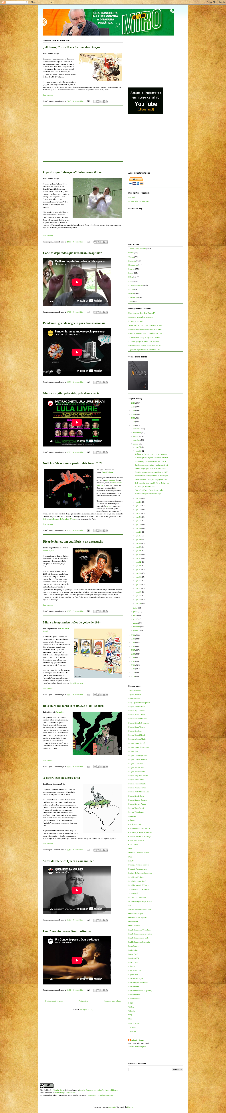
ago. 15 (138, 550)
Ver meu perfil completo (137, 1046)
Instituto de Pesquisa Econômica (140, 873)
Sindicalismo (133, 297)
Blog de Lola (133, 751)
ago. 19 (138, 535)
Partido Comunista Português (139, 942)
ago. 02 (138, 599)
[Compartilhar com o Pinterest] (106, 101)
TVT (130, 1015)
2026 (133, 403)
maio (135, 615)
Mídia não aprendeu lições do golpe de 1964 (72, 622)
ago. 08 (138, 577)
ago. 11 (138, 565)
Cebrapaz (131, 820)
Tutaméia (131, 1011)
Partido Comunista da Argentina (140, 933)
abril (135, 619)
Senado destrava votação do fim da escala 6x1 (145, 345)
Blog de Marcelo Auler (136, 771)
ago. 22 (138, 524)
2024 (133, 410)
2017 (133, 642)
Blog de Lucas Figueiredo (137, 755)
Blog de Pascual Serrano (137, 787)
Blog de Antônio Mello (136, 706)
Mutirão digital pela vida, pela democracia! (72, 393)
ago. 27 (138, 505)
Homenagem (133, 265)
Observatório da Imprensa (137, 917)
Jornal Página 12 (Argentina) (138, 889)
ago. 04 (138, 592)
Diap (130, 848)
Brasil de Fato (107, 472)
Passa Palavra (133, 946)
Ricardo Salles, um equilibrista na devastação (73, 541)
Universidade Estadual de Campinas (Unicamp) (60, 519)
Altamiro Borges (137, 1040)
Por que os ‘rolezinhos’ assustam (140, 317)
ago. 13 (138, 558)
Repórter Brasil (133, 974)
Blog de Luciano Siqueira (137, 759)
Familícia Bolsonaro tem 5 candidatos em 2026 (145, 333)
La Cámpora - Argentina (137, 897)
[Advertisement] (83, 135)
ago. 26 (138, 509)
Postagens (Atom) (86, 1009)
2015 (133, 650)
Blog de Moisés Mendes (137, 783)
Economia (132, 261)
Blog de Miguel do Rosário (138, 775)
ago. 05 (138, 588)
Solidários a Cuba (134, 998)
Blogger (130, 1107)
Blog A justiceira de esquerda (139, 702)
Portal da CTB (133, 958)
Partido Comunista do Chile (138, 937)
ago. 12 (138, 562)
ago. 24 (138, 517)
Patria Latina (132, 950)
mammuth (112, 1107)
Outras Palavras (134, 925)
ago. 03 (138, 595)
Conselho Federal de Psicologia (139, 836)
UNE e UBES (133, 1023)
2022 (133, 418)
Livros (130, 273)
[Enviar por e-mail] (95, 101)
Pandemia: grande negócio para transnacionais (74, 323)
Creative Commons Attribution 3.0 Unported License (98, 1090)
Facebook (131, 197)
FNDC (130, 860)
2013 (133, 657)
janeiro (136, 630)
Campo (131, 252)
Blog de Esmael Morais (136, 735)
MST (130, 905)
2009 (133, 672)
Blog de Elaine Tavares (136, 727)
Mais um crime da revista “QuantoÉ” (141, 313)
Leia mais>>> (48, 95)
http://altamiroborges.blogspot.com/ (100, 1095)
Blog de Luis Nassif (135, 763)
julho (135, 608)
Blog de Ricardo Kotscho (137, 800)
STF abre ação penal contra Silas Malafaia (143, 341)
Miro (130, 281)
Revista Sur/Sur (134, 994)
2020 (133, 425)
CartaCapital (48, 550)
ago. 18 (138, 539)
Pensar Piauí (132, 954)
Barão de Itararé (134, 698)
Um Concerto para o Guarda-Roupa (67, 931)
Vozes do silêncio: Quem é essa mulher (68, 861)
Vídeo (130, 301)
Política (131, 293)
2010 (133, 668)
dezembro (137, 428)
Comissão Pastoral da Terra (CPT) (140, 828)
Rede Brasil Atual (134, 970)
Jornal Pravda (133, 893)
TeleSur (131, 1007)
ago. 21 (138, 528)
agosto (136, 443)
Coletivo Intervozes (135, 824)
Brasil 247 (132, 816)
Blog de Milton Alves (136, 779)
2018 (133, 638)
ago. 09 (138, 573)
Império (131, 269)
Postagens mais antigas (112, 1001)
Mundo (131, 289)
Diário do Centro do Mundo (138, 852)
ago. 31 (138, 447)
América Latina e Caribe (137, 248)
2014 (133, 654)
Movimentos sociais (135, 285)
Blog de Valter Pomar (136, 812)
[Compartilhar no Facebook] (103, 101)
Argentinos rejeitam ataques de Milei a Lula (144, 349)
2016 (133, 646)
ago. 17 (138, 543)
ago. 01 (138, 603)
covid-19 (109, 506)
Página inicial (83, 1001)
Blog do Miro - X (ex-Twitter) (139, 201)
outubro (136, 436)
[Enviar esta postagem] (88, 101)
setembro (136, 440)
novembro (137, 432)
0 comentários (78, 101)
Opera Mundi (133, 921)
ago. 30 (138, 451)
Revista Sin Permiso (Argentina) (140, 990)
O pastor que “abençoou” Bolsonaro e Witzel (72, 172)
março (135, 623)
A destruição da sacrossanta (61, 777)
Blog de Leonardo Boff (136, 743)
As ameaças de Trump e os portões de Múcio (144, 337)
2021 (133, 421)
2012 (133, 661)
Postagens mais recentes (54, 1001)
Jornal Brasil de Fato (135, 877)
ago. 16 (138, 547)
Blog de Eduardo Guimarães (138, 723)
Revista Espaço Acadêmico (138, 982)
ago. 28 (138, 502)
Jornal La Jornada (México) (138, 885)
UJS (130, 1019)
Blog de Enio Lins (135, 731)
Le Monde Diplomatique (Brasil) (140, 901)
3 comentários (78, 611)
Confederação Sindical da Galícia (140, 832)
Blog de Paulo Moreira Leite (138, 791)
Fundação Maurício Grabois (138, 864)
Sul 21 (130, 1003)
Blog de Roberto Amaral (137, 804)
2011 (133, 665)
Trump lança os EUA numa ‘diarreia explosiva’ (145, 325)
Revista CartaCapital (135, 978)
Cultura (131, 257)
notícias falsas (110, 480)
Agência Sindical (134, 694)
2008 (133, 676)
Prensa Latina (133, 962)
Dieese (130, 856)
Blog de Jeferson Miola (136, 739)
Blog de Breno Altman (136, 714)
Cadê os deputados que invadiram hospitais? (72, 253)
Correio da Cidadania (136, 840)
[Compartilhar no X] (100, 101)
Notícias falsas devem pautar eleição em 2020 (72, 463)
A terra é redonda (134, 690)
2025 (133, 406)
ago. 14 (138, 554)
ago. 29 (138, 498)
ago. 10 (138, 569)
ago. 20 (138, 532)
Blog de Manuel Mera (136, 767)
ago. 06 (138, 584)
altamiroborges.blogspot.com (64, 1092)
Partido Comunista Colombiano (139, 929)
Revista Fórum (133, 986)
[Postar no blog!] (97, 101)
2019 (133, 635)
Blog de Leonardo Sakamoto (138, 747)
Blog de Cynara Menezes (137, 718)
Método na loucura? (135, 321)
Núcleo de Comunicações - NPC (140, 909)
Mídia (130, 277)
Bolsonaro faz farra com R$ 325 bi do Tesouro (73, 705)
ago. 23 (138, 520)
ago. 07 (138, 580)
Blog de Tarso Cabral (136, 808)
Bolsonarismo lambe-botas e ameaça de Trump (145, 329)
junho (135, 611)
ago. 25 (138, 513)
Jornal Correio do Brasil (137, 881)
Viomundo (132, 1031)
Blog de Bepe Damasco (136, 710)
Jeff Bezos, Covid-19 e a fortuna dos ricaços (71, 47)
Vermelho (59, 712)
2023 (133, 414)
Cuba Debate (133, 844)
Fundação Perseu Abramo (137, 869)
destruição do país (76, 683)
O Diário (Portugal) (135, 913)
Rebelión (131, 966)
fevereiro (136, 626)
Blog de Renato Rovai (136, 796)
